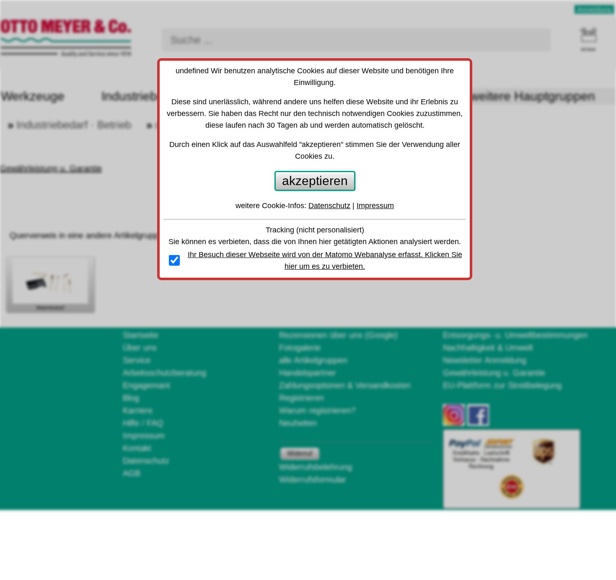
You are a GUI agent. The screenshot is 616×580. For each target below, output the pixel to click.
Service (136, 360)
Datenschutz (146, 460)
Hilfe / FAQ (143, 423)
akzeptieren (315, 181)
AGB (131, 473)
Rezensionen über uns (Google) (338, 335)
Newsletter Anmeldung (484, 360)
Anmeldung (594, 9)
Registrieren (301, 397)
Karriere (138, 410)
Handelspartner (307, 372)
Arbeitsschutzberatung (164, 372)
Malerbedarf (50, 308)
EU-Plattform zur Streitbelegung (502, 385)
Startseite (140, 335)
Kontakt (137, 448)
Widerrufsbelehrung (315, 467)
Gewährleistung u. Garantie (494, 372)
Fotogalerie (300, 347)
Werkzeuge (33, 96)
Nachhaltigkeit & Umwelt (488, 347)
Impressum (144, 435)
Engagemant (146, 385)
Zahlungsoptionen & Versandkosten (345, 385)
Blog (131, 397)
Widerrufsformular (312, 479)
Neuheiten (298, 423)
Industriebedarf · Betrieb (73, 125)
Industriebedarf (143, 96)
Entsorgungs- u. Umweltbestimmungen (515, 335)
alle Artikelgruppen (313, 360)
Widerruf (299, 453)
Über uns (140, 347)
